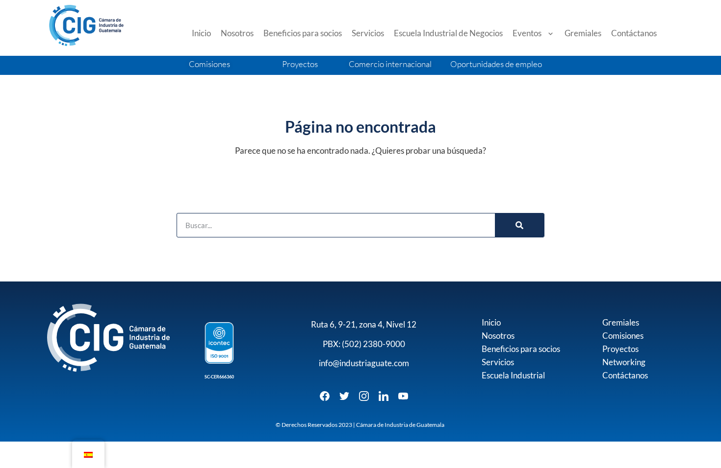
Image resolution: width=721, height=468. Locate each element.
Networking (623, 362)
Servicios (368, 33)
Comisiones (623, 335)
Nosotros (237, 33)
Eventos (527, 33)
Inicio (201, 33)
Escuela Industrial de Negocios (448, 33)
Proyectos (620, 349)
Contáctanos (634, 33)
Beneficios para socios (302, 33)
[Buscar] (519, 225)
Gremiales (583, 33)
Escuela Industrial (513, 375)
